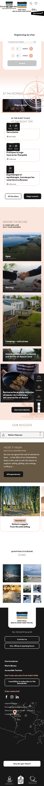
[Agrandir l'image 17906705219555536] (12, 594)
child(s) (25, 56)
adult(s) (25, 49)
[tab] (19, 435)
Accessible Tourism (13, 670)
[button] (31, 3)
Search (22, 63)
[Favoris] (36, 3)
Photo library (11, 666)
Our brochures (11, 661)
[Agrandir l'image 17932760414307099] (27, 589)
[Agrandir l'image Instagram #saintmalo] (12, 573)
